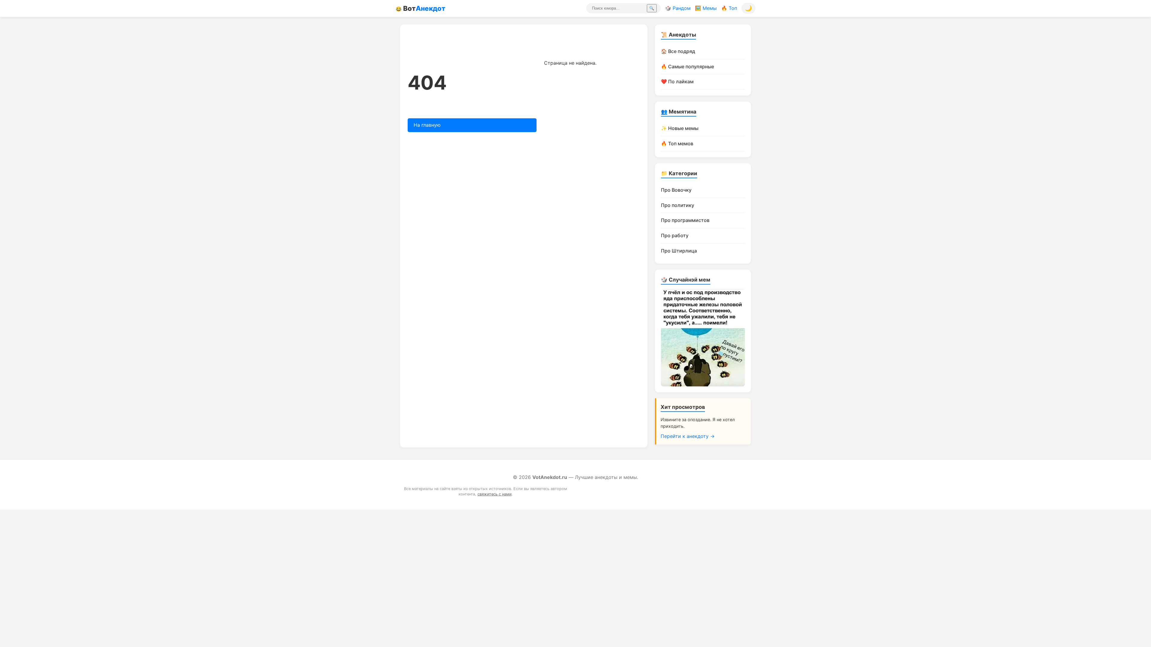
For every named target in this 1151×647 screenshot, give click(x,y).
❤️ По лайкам (677, 81)
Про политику (677, 205)
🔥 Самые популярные (687, 66)
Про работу (675, 235)
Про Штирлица (679, 251)
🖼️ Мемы (706, 8)
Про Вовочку (676, 190)
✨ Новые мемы (679, 128)
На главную (427, 125)
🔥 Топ (729, 8)
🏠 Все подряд (678, 51)
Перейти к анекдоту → (688, 436)
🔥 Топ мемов (677, 143)
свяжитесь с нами (494, 494)
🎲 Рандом (678, 8)
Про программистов (685, 220)
